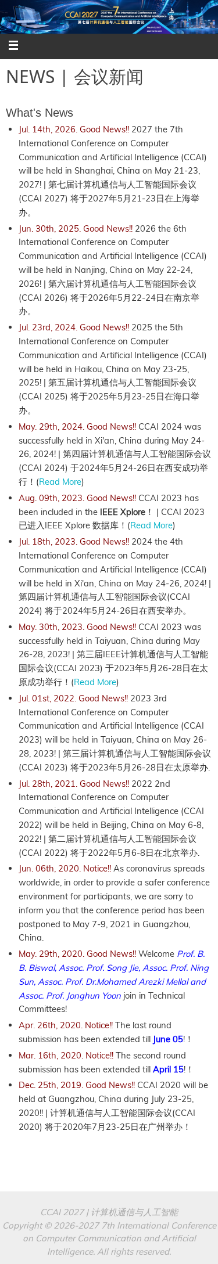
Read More (60, 481)
